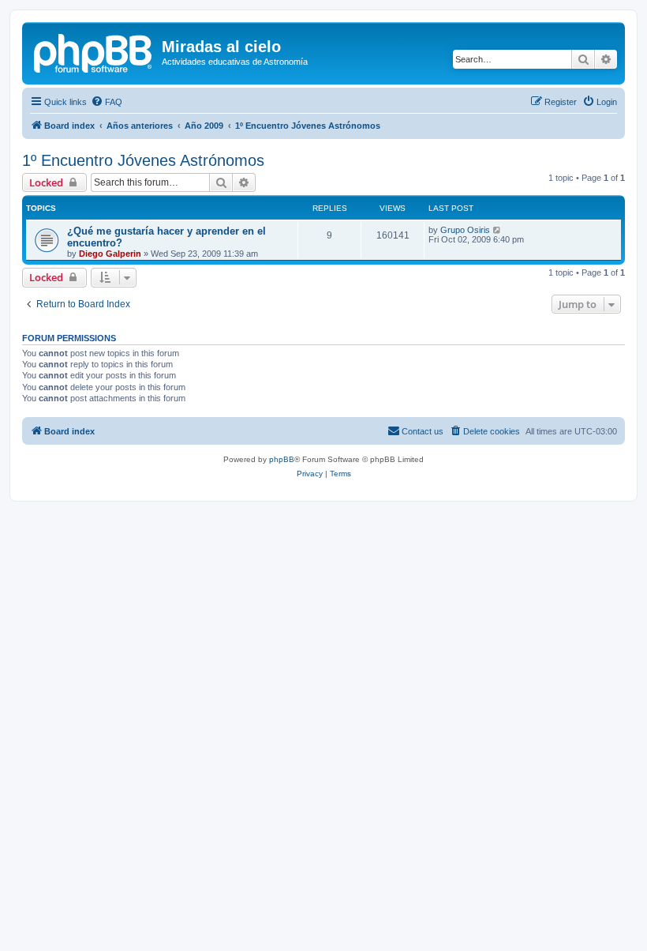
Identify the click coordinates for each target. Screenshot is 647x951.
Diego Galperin (110, 253)
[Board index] (94, 51)
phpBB (281, 459)
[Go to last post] (497, 230)
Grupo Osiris (465, 230)
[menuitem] (106, 101)
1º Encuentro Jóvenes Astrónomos (143, 160)
